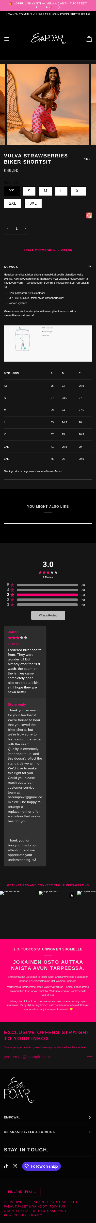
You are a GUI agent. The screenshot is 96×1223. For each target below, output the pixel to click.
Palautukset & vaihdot (25, 1206)
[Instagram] (15, 1166)
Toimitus (57, 1206)
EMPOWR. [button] (12, 1117)
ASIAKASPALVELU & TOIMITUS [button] (29, 1132)
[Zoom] (16, 136)
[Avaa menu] (11, 39)
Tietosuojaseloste (49, 1211)
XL (78, 191)
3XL (33, 203)
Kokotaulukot (64, 1202)
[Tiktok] (6, 1166)
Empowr (14, 1202)
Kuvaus (11, 267)
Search (41, 1202)
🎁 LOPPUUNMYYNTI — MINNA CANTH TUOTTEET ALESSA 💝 (48, 5)
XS (12, 191)
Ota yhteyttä (16, 1211)
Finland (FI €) (20, 1191)
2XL (12, 203)
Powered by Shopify (23, 1215)
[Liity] (88, 1056)
